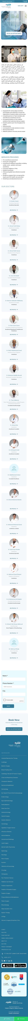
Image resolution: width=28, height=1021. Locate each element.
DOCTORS (3, 944)
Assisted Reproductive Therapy (9, 758)
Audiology (4, 762)
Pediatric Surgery (5, 893)
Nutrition (3, 862)
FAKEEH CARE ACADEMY (7, 938)
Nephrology (4, 851)
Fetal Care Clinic (5, 808)
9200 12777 (7, 957)
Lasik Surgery (4, 843)
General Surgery (5, 816)
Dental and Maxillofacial (7, 785)
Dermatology (4, 789)
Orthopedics (4, 874)
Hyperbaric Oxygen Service (8, 827)
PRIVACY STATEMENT (6, 946)
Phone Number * (8, 683)
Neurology (4, 854)
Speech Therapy (5, 912)
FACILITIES (3, 932)
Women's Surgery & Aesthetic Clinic (10, 920)
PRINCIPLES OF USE (6, 949)
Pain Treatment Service (7, 878)
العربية (25, 1)
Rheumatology (5, 905)
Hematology (4, 824)
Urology (3, 916)
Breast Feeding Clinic (6, 770)
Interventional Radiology (7, 839)
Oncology (3, 870)
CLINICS (3, 929)
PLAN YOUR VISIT (5, 935)
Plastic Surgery (5, 901)
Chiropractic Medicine (6, 781)
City (4, 691)
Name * (5, 676)
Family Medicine (5, 804)
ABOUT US (4, 941)
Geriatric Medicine (5, 820)
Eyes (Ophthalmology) (7, 800)
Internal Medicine (5, 835)
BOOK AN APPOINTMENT (14, 33)
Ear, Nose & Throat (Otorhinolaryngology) (11, 793)
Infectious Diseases (6, 831)
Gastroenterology (5, 812)
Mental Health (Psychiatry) (8, 847)
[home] (6, 6)
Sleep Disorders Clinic (6, 908)
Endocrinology (5, 797)
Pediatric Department (6, 885)
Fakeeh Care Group (7, 1)
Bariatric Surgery (5, 766)
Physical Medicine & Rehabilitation (10, 897)
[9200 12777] (20, 6)
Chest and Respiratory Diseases (9, 777)
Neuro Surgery (5, 858)
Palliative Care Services (7, 881)
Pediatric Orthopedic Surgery (8, 889)
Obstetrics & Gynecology (7, 866)
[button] (25, 6)
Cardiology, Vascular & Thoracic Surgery (11, 773)
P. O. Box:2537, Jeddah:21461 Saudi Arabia (15, 953)
